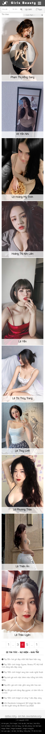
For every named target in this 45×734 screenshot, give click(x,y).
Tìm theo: (5, 15)
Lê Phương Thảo (22, 509)
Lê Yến (22, 341)
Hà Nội (14, 731)
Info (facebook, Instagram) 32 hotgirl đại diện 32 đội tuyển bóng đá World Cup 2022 (21, 704)
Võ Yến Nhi (22, 134)
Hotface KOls (10, 716)
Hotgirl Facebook (16, 728)
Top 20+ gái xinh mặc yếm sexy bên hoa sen (22, 685)
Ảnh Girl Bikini (5, 726)
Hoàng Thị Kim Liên (22, 254)
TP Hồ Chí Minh (36, 731)
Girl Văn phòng (27, 726)
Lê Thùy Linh (22, 451)
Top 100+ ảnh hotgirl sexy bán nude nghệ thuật (23, 672)
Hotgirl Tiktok (5, 728)
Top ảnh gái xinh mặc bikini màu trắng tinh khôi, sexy (22, 679)
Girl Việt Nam (37, 726)
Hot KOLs (37, 723)
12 (37, 645)
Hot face (29, 723)
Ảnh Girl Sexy (16, 726)
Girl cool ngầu (5, 731)
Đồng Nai (27, 731)
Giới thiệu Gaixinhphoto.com (29, 716)
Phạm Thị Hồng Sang (22, 77)
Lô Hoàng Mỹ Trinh (22, 197)
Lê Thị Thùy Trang (22, 398)
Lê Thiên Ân (22, 566)
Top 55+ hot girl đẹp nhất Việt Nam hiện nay (22, 659)
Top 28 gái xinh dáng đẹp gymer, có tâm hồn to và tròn (22, 692)
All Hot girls (5, 723)
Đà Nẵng (20, 731)
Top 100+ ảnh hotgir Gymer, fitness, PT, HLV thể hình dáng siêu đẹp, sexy (22, 666)
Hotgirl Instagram (28, 728)
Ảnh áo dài (22, 723)
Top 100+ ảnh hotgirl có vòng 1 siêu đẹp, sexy (22, 698)
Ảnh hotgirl (13, 723)
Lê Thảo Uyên (22, 635)
